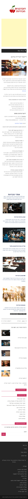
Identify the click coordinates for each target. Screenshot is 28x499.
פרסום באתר (24, 452)
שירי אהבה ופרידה (22, 491)
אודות (25, 448)
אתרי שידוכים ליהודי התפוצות (20, 474)
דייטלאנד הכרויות (7, 321)
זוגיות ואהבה (22, 414)
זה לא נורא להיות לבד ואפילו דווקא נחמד (16, 405)
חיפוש (25, 431)
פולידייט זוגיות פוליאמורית (21, 368)
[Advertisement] (14, 33)
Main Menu (21, 50)
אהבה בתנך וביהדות (20, 412)
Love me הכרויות (20, 275)
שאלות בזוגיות (22, 416)
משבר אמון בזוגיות (21, 399)
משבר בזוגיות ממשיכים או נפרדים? (17, 403)
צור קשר (25, 445)
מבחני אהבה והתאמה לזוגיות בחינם (19, 480)
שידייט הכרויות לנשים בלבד (17, 246)
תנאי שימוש (24, 455)
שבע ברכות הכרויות (19, 217)
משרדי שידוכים (18, 123)
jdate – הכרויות (21, 321)
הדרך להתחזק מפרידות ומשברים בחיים (16, 401)
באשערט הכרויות (23, 358)
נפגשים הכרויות (20, 305)
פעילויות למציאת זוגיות (21, 487)
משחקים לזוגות (22, 418)
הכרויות (24, 91)
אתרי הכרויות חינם (14, 313)
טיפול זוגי (25, 478)
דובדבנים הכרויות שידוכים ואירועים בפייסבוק (16, 427)
